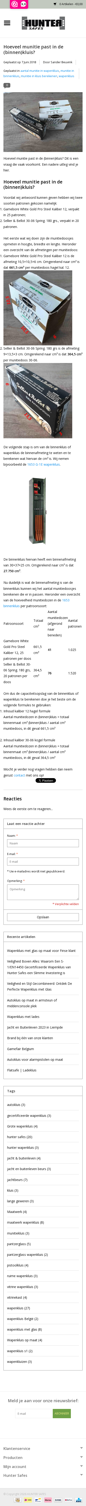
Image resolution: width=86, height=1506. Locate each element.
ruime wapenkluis (22, 1276)
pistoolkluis (17, 1265)
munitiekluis (18, 1233)
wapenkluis (66, 76)
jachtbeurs (17, 1180)
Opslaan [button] (43, 917)
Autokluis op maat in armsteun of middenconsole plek (32, 1003)
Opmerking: (16, 881)
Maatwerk (17, 1211)
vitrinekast (17, 1297)
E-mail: (12, 854)
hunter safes (19, 1137)
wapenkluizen (19, 1361)
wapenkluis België (22, 1319)
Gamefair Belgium (20, 1049)
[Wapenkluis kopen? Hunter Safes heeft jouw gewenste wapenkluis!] (50, 22)
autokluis (16, 1104)
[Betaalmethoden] (17, 1500)
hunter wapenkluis (23, 1147)
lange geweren (20, 1201)
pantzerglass (19, 1244)
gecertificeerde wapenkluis (29, 1115)
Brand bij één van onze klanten (30, 1038)
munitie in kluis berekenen (39, 76)
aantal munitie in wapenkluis (39, 71)
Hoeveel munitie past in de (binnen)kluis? (33, 49)
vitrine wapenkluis (22, 1287)
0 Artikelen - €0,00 (71, 4)
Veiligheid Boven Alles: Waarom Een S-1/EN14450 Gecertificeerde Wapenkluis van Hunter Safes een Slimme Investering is (39, 967)
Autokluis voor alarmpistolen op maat (35, 1059)
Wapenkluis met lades (23, 1016)
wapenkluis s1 (20, 1351)
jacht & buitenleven (24, 1158)
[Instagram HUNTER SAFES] (51, 1427)
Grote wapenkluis (22, 1126)
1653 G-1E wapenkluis (43, 464)
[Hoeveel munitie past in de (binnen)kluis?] (43, 124)
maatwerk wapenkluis (25, 1222)
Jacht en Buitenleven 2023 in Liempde (35, 1027)
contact (19, 775)
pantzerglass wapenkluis (27, 1254)
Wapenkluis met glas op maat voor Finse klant (41, 950)
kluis (12, 1190)
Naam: (12, 836)
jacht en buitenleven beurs (29, 1169)
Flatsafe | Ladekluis (21, 1070)
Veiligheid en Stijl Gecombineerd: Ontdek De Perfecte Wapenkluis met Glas (39, 986)
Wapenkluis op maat (24, 1340)
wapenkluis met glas (24, 1329)
